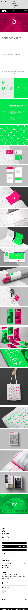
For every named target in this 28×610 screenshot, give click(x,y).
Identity (17, 574)
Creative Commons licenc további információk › (12, 594)
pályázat (22, 574)
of (5, 578)
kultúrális (19, 576)
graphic (10, 574)
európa (7, 576)
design (6, 574)
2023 (15, 576)
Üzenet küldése (22, 546)
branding (14, 574)
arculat (3, 574)
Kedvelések (6, 565)
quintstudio (6, 539)
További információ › (14, 5)
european (12, 576)
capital (3, 578)
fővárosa (23, 576)
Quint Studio (6, 534)
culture (7, 578)
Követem (23, 543)
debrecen (4, 576)
